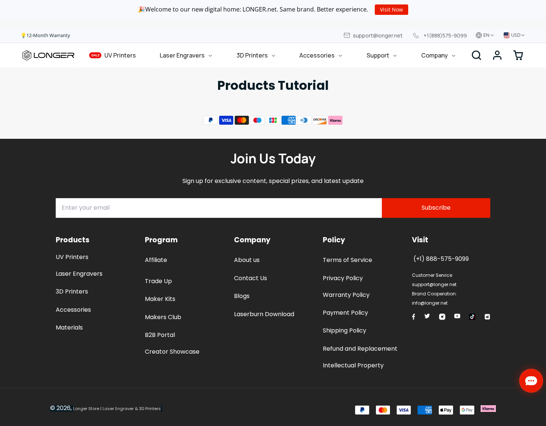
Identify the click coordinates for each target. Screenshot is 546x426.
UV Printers (113, 55)
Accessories (317, 55)
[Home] (48, 55)
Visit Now (391, 9)
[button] (497, 55)
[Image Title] (413, 317)
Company (434, 55)
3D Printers (252, 55)
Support (378, 55)
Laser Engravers (182, 55)
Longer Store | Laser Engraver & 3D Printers (117, 409)
